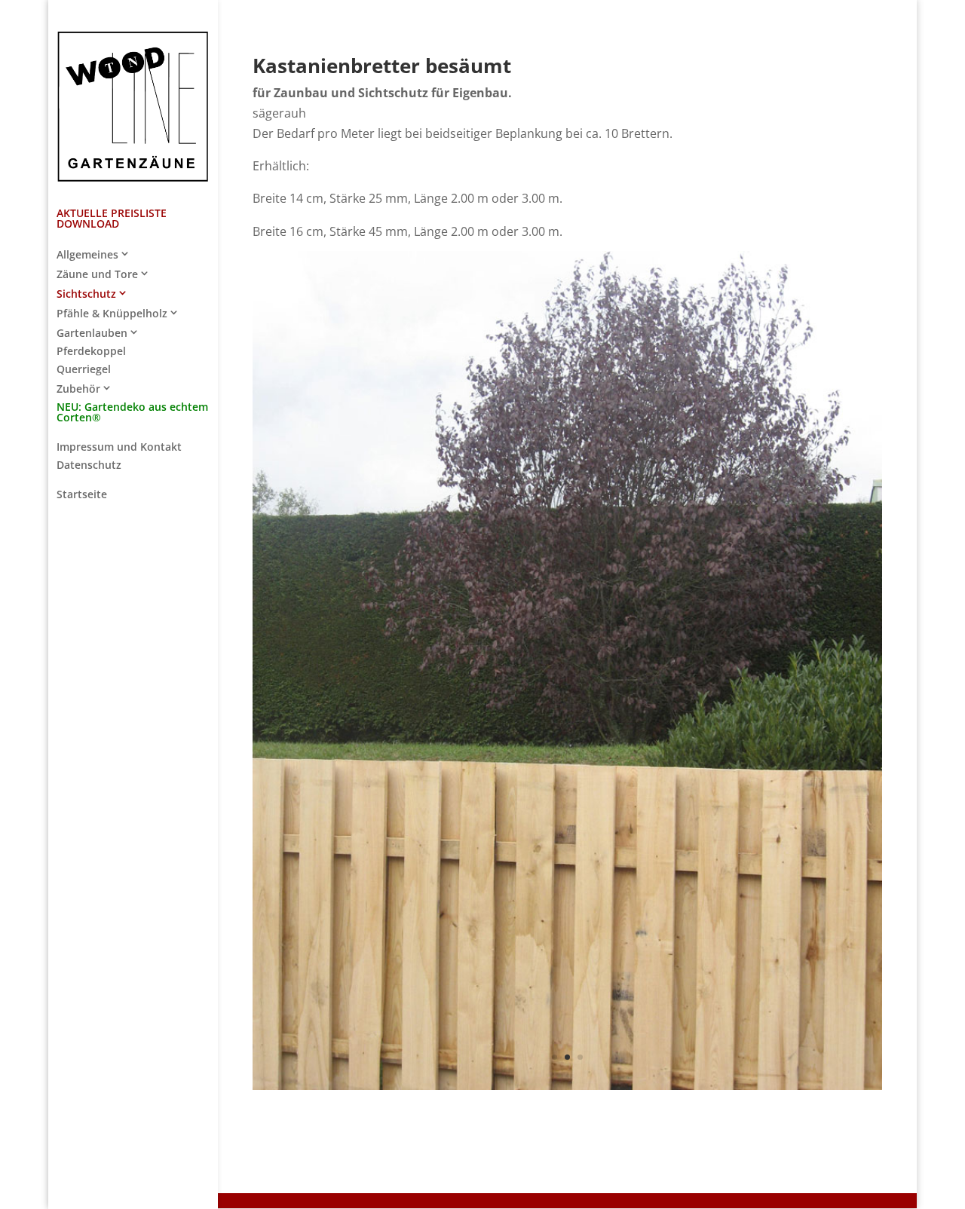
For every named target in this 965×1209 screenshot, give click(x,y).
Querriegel (84, 370)
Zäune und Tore (97, 274)
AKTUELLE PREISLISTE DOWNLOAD (112, 219)
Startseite (82, 495)
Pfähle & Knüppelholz (112, 313)
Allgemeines (87, 255)
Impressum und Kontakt (119, 448)
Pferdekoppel (91, 352)
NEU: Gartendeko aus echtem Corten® (132, 413)
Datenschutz (89, 466)
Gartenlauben (92, 333)
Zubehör (78, 389)
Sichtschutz (86, 294)
